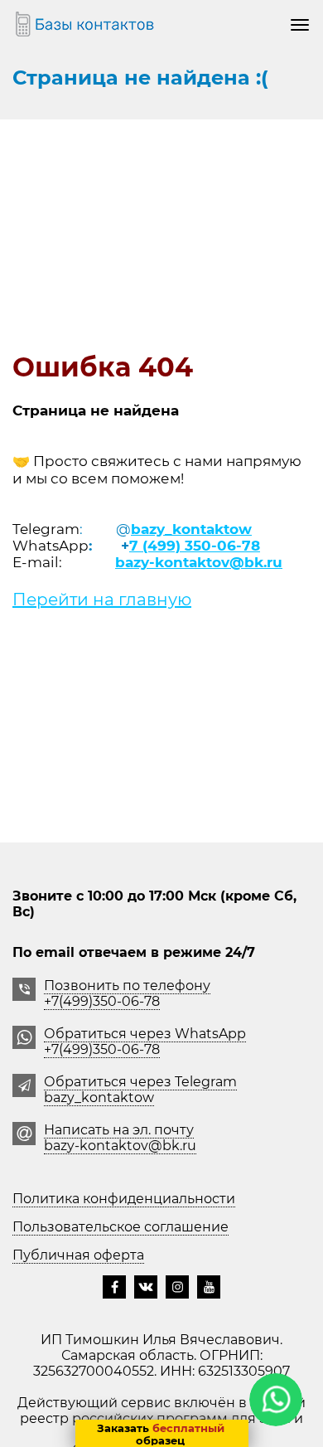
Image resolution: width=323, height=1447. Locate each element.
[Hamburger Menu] (300, 24)
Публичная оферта (78, 1255)
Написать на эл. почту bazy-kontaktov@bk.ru (120, 1137)
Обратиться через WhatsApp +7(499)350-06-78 (145, 1041)
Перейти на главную (101, 599)
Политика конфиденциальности (123, 1199)
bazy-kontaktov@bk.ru (198, 562)
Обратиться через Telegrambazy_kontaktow (140, 1089)
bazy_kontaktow (191, 529)
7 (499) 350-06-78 (194, 545)
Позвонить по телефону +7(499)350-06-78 (127, 993)
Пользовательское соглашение (120, 1227)
